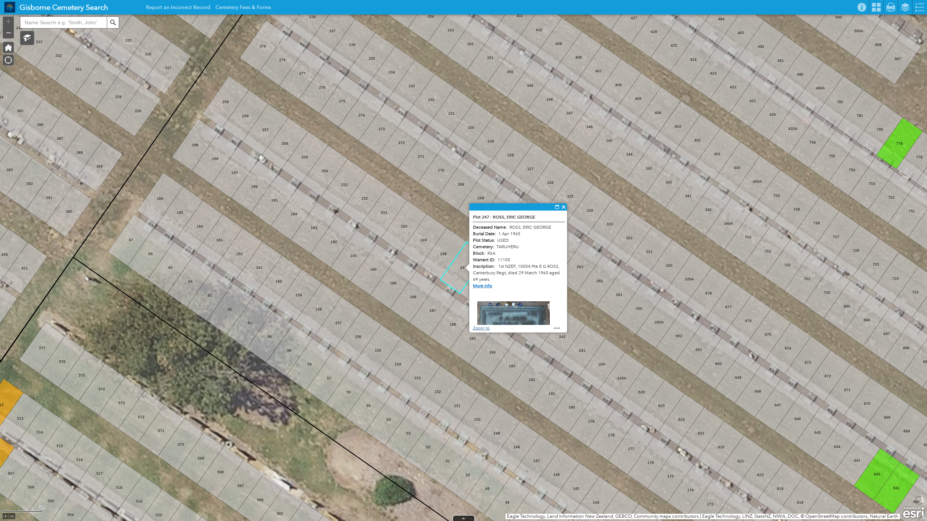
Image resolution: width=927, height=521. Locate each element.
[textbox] (63, 22)
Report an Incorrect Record (178, 8)
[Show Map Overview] (924, 518)
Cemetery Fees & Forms (243, 8)
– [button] (8, 32)
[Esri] (913, 512)
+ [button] (8, 21)
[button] (27, 38)
